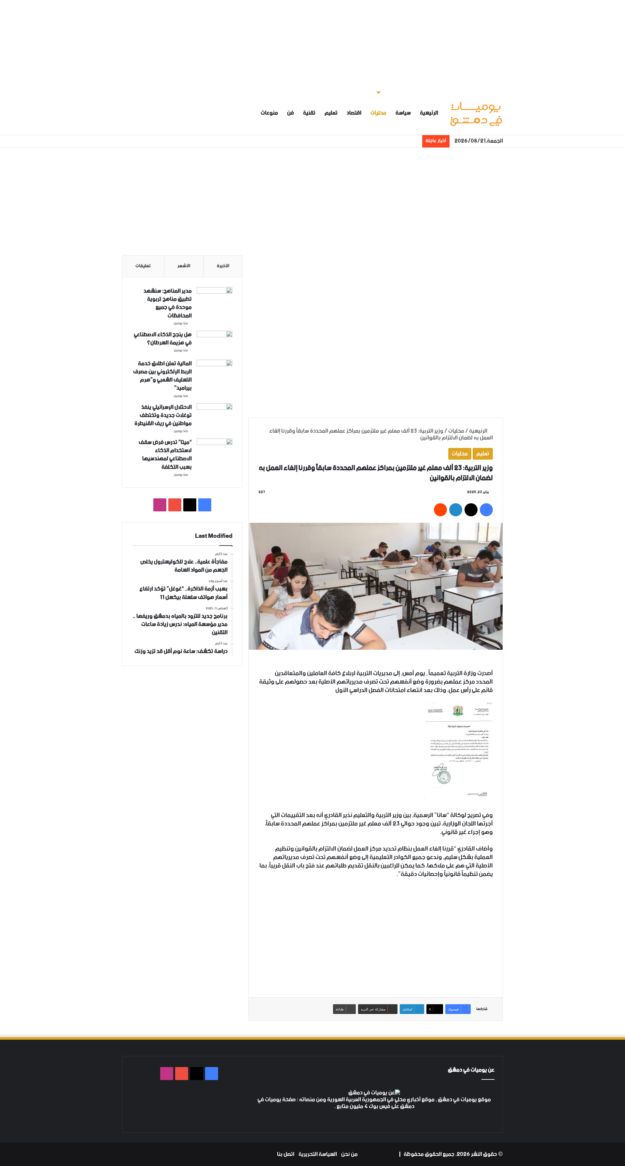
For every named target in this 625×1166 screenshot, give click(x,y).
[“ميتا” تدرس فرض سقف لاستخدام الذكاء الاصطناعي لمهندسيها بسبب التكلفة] (214, 450)
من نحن (349, 1154)
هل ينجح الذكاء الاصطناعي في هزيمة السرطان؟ (163, 339)
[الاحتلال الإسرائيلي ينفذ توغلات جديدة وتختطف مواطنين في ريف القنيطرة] (214, 415)
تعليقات (143, 266)
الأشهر (183, 266)
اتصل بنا (285, 1154)
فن (290, 113)
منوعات (269, 113)
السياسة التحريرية (318, 1154)
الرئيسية (429, 113)
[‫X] (378, 1119)
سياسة (403, 113)
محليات (378, 113)
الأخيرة (223, 266)
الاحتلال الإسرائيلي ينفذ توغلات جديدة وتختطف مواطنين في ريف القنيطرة (163, 415)
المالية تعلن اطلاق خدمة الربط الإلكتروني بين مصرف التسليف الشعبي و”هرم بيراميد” (162, 376)
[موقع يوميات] (476, 113)
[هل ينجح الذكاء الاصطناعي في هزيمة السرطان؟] (214, 343)
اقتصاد (354, 113)
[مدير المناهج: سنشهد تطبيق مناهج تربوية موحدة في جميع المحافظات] (214, 299)
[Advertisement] (312, 45)
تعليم (331, 113)
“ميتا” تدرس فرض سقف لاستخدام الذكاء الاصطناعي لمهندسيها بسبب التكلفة (165, 455)
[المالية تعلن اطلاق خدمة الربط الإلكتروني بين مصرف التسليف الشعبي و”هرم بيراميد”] (214, 372)
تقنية (309, 113)
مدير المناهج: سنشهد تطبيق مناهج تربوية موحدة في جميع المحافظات (168, 303)
